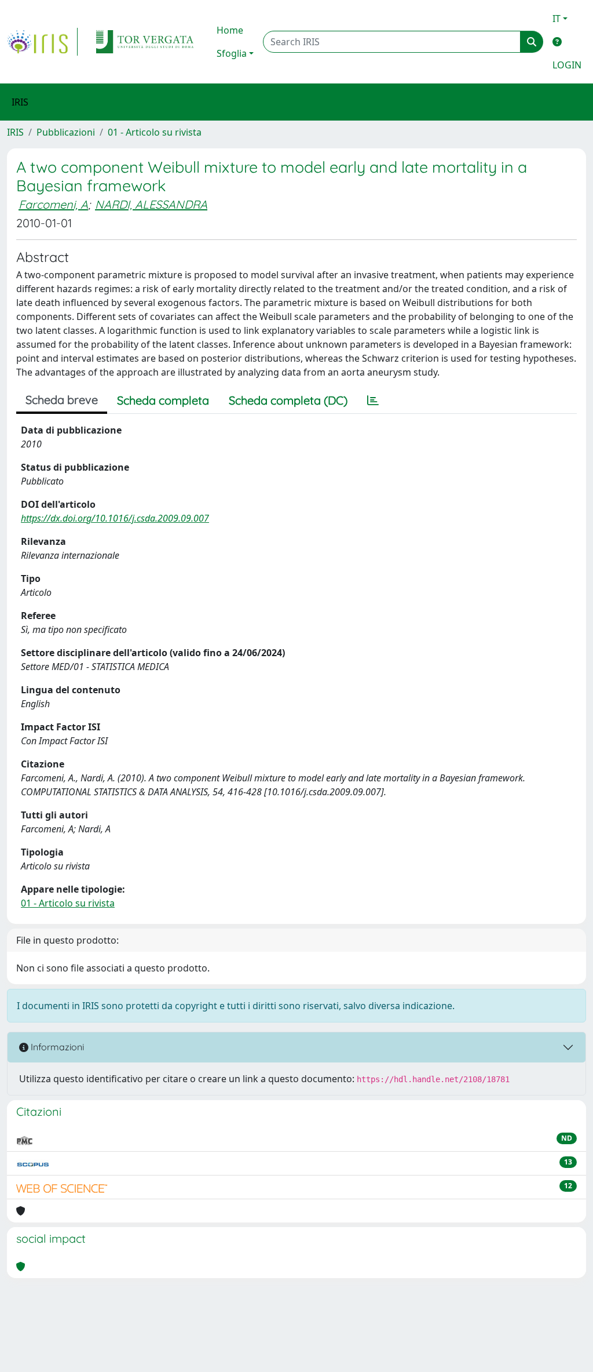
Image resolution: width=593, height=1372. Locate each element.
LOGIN (566, 65)
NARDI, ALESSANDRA (151, 204)
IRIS (15, 132)
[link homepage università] (145, 42)
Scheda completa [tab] (163, 400)
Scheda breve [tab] (61, 399)
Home (230, 30)
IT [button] (556, 18)
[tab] (373, 400)
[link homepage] (42, 42)
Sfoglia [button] (232, 53)
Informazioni (56, 1047)
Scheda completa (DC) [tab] (288, 400)
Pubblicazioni (65, 132)
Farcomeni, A (53, 204)
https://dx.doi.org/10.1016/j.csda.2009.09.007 (115, 518)
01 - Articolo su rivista (155, 132)
